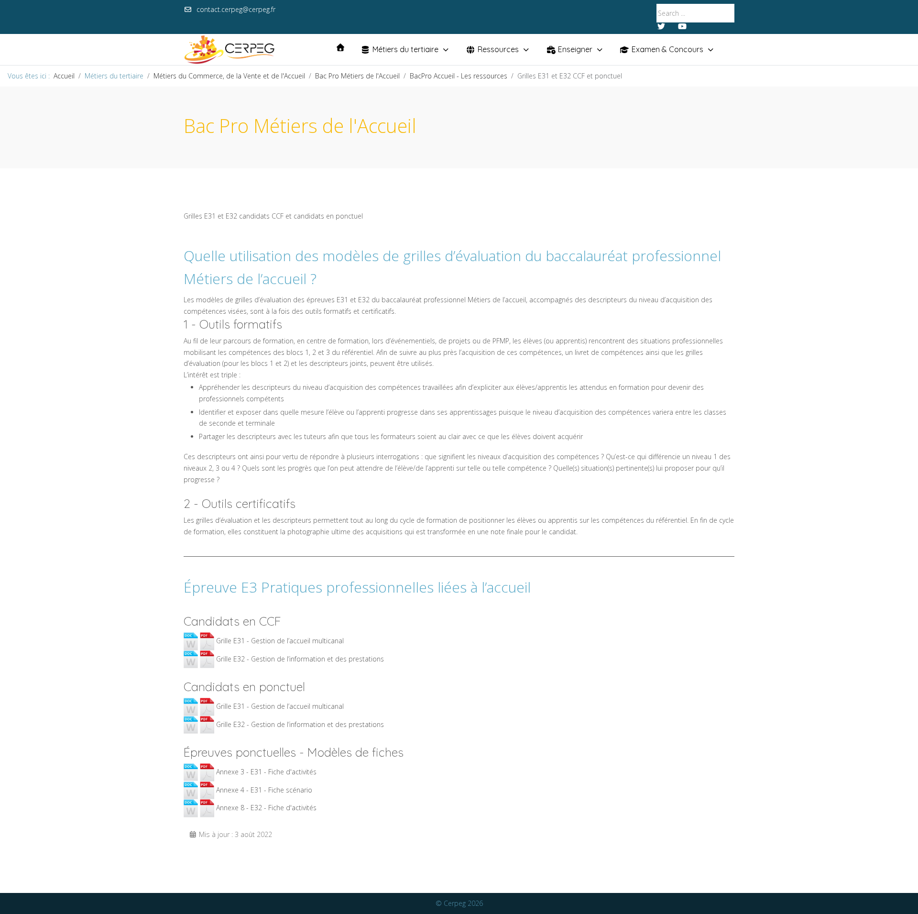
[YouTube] (682, 26)
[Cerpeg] (229, 49)
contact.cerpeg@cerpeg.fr (236, 9)
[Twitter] (661, 26)
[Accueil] (340, 47)
